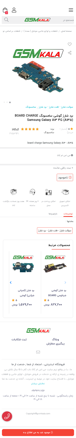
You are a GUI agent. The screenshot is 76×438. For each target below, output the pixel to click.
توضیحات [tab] (68, 214)
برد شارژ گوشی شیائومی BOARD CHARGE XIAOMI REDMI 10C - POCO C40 (56, 293)
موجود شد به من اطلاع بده (37, 432)
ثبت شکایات (19, 339)
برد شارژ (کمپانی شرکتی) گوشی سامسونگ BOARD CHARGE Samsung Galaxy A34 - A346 (24, 293)
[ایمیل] (38, 352)
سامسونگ (31, 107)
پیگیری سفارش (55, 343)
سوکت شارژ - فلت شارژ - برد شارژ (56, 107)
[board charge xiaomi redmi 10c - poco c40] (55, 264)
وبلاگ (55, 339)
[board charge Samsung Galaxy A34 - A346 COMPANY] (23, 264)
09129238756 (38, 391)
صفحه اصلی (66, 31)
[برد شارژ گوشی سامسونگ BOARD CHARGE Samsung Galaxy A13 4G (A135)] (38, 330)
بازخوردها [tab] (53, 214)
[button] (10, 282)
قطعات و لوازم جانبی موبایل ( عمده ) (40, 31)
